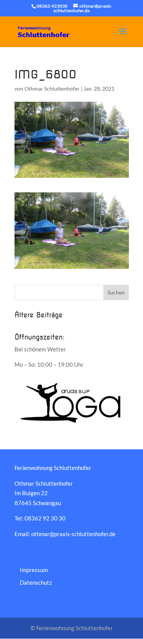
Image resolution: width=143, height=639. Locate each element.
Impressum (34, 569)
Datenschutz (36, 582)
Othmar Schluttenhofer (52, 88)
